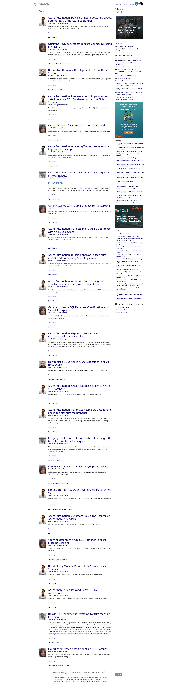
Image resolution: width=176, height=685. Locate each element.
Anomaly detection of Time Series (88, 629)
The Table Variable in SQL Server (123, 53)
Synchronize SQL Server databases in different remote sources (129, 247)
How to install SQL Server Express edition (127, 200)
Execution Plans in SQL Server (123, 95)
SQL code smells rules (122, 310)
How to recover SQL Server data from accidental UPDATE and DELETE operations (129, 239)
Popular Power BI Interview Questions (125, 97)
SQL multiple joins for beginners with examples (128, 60)
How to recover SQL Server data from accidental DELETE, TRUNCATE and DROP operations (129, 284)
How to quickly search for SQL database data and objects (129, 243)
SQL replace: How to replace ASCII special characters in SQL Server (129, 169)
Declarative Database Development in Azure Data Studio (77, 71)
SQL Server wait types (122, 312)
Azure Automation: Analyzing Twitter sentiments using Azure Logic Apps (79, 148)
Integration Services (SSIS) (59, 509)
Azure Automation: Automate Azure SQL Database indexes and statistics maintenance (80, 411)
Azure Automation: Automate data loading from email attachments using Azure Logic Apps (76, 282)
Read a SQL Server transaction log (125, 234)
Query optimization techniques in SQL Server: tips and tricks (129, 161)
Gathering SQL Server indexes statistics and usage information (128, 89)
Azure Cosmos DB (56, 63)
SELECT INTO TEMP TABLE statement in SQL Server (129, 67)
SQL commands (64, 483)
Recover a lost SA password (122, 58)
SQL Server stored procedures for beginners (128, 184)
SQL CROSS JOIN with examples (123, 78)
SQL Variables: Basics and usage (123, 55)
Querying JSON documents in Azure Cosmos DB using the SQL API (80, 45)
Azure (49, 37)
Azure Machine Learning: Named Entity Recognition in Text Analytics (79, 174)
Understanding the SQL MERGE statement (126, 76)
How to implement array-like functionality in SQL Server (129, 178)
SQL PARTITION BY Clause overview (124, 46)
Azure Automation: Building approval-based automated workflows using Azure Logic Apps (77, 256)
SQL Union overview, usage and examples (127, 203)
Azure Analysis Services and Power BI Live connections (73, 591)
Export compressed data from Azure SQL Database (78, 649)
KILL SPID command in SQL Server (125, 198)
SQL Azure (54, 37)
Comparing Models (54, 634)
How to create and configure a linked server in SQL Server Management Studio (130, 165)
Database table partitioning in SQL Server (127, 186)
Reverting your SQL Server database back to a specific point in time (130, 288)
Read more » (52, 33)
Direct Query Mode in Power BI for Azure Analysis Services (77, 567)
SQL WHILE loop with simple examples (125, 69)
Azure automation (68, 290)
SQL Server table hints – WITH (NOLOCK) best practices (127, 49)
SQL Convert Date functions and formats (126, 81)
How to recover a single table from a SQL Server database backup (129, 276)
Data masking (55, 483)
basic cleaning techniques (63, 631)
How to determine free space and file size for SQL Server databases (129, 192)
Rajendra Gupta (63, 23)
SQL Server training (121, 4)
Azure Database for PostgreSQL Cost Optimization (78, 125)
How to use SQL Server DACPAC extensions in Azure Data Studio (78, 363)
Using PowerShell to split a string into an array (129, 195)
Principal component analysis (102, 631)
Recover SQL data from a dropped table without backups (129, 251)
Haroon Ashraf (62, 75)
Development (55, 90)
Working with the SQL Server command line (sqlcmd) (129, 83)
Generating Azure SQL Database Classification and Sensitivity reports (78, 308)
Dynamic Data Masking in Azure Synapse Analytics (78, 466)
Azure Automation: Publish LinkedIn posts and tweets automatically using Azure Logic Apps (80, 19)
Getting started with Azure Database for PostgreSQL (79, 205)
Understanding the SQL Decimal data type (126, 86)
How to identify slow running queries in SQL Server (130, 172)
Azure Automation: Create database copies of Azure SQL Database (79, 387)
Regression (108, 627)
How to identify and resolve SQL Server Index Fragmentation (127, 63)
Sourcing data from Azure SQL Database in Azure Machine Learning (77, 541)
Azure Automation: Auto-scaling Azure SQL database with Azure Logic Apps (79, 230)
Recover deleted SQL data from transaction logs (129, 259)
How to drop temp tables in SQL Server (127, 189)
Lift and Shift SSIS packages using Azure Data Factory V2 (79, 491)
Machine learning (56, 199)
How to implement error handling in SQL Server (129, 151)
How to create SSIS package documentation (128, 292)
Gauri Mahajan (63, 49)
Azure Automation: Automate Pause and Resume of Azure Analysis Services (79, 517)
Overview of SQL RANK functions (124, 99)
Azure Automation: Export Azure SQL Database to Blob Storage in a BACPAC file (77, 335)
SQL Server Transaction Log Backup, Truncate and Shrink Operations (129, 144)
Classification (58, 629)
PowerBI (54, 583)
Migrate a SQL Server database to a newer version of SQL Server (130, 295)
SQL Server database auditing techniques (127, 236)
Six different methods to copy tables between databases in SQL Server (130, 148)
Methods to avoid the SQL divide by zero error (129, 158)
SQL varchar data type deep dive (125, 175)
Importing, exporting (57, 665)
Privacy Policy (71, 681)
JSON (63, 63)
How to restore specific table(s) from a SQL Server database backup (129, 255)
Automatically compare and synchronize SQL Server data (128, 266)
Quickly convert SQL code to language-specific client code (129, 272)
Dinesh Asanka (62, 178)
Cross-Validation (68, 634)
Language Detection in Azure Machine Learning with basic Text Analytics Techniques (79, 439)
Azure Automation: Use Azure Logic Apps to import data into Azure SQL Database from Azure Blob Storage (78, 99)
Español (131, 4)
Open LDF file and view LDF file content (127, 269)
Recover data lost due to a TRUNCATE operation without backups (129, 280)
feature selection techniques (81, 631)
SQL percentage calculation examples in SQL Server (129, 92)
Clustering (71, 629)
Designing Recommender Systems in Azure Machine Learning (79, 615)
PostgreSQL (55, 140)
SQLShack (41, 4)
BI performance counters (123, 307)
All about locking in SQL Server (124, 181)
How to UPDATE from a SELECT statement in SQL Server (128, 72)
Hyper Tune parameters (83, 634)
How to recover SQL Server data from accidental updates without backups (129, 262)
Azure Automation (64, 108)
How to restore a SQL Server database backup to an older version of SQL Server (129, 299)
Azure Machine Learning (87, 188)
